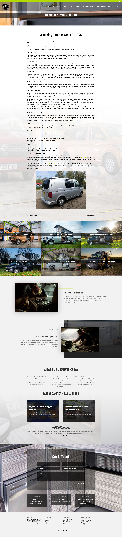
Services (77, 6)
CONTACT (46, 525)
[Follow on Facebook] (56, 435)
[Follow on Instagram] (58, 435)
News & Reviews (101, 6)
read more (33, 418)
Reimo (48, 163)
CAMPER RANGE (47, 520)
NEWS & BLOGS (47, 524)
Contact (117, 6)
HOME (46, 519)
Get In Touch (61, 1)
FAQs (71, 6)
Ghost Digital (87, 525)
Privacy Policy (83, 524)
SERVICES (46, 522)
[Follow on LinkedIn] (64, 435)
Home (48, 6)
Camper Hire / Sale (88, 6)
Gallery (110, 6)
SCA (28, 49)
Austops (83, 157)
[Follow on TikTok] (61, 435)
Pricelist (65, 6)
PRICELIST (46, 521)
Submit (80, 483)
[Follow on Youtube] (66, 435)
